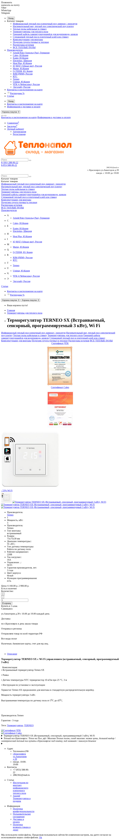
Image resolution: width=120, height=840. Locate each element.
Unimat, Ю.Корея (21, 81)
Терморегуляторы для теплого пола (30, 31)
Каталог (9, 181)
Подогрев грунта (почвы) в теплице (31, 42)
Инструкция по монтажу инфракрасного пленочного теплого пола (20, 787)
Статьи (10, 96)
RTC (15, 76)
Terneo (16, 79)
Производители (15, 50)
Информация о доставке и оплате (23, 106)
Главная (11, 310)
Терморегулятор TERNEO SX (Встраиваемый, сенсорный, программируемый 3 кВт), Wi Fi (49, 735)
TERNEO (29, 725)
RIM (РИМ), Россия (22, 74)
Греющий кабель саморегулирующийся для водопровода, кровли (45, 34)
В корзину (6, 603)
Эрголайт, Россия (21, 87)
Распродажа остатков (23, 45)
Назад (11, 18)
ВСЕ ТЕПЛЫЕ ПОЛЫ (24, 47)
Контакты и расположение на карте (25, 89)
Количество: (7, 591)
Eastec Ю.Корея (20, 58)
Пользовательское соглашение (22, 815)
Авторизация (19, 131)
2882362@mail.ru (112, 167)
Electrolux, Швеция (22, 60)
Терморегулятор (15, 725)
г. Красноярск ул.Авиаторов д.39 (103, 170)
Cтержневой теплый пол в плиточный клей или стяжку (41, 37)
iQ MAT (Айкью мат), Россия (27, 66)
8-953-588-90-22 (9, 165)
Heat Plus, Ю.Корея (22, 63)
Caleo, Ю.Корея (20, 55)
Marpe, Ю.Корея (21, 68)
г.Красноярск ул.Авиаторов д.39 (20, 756)
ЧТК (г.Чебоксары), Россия (26, 84)
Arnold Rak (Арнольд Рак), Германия (31, 52)
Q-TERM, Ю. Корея (22, 71)
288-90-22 (9, 162)
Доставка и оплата (18, 820)
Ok (40, 837)
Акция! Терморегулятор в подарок (22, 798)
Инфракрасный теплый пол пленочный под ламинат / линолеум (45, 23)
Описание (12, 654)
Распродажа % (17, 93)
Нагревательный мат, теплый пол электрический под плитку (43, 26)
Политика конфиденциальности (23, 810)
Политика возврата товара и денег (22, 827)
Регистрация (19, 134)
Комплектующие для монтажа (28, 39)
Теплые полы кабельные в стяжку (30, 29)
